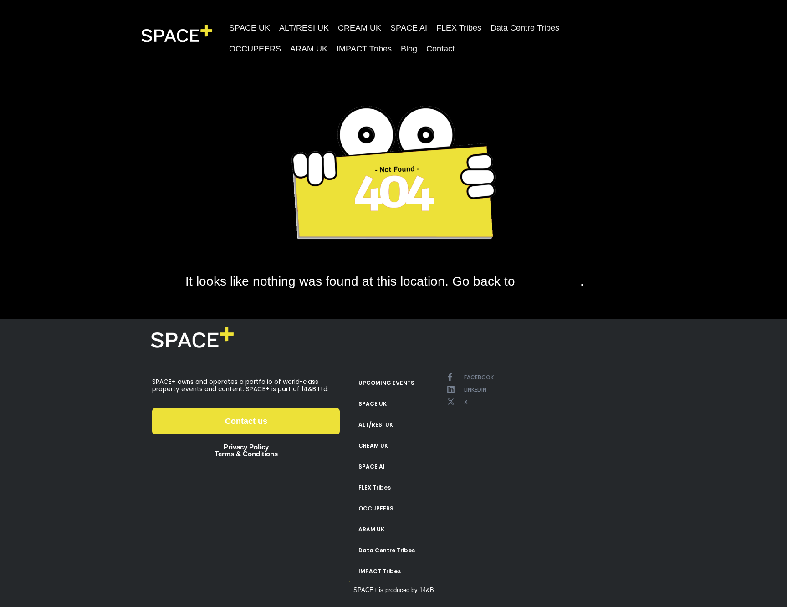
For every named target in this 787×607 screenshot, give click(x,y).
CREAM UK (359, 27)
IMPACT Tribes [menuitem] (379, 571)
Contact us (246, 421)
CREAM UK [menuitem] (373, 445)
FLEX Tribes (458, 27)
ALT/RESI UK (304, 27)
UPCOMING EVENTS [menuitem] (386, 383)
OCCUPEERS (255, 48)
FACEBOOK (479, 377)
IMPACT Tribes (364, 48)
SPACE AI (408, 27)
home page (549, 281)
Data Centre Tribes (525, 27)
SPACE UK (249, 27)
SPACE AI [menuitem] (371, 466)
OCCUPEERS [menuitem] (376, 508)
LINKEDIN (475, 389)
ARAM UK (308, 48)
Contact (440, 48)
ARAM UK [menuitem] (371, 529)
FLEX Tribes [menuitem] (374, 487)
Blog (409, 48)
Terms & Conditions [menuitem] (246, 454)
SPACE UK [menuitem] (372, 404)
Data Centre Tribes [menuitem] (386, 550)
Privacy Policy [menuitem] (246, 447)
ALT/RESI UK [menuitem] (375, 424)
